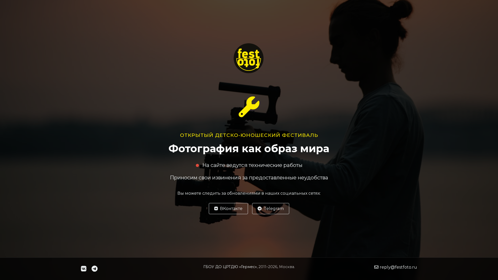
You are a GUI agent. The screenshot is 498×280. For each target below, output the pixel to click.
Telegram (274, 208)
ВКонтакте (231, 208)
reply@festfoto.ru (398, 267)
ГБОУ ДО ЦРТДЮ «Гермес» (230, 266)
